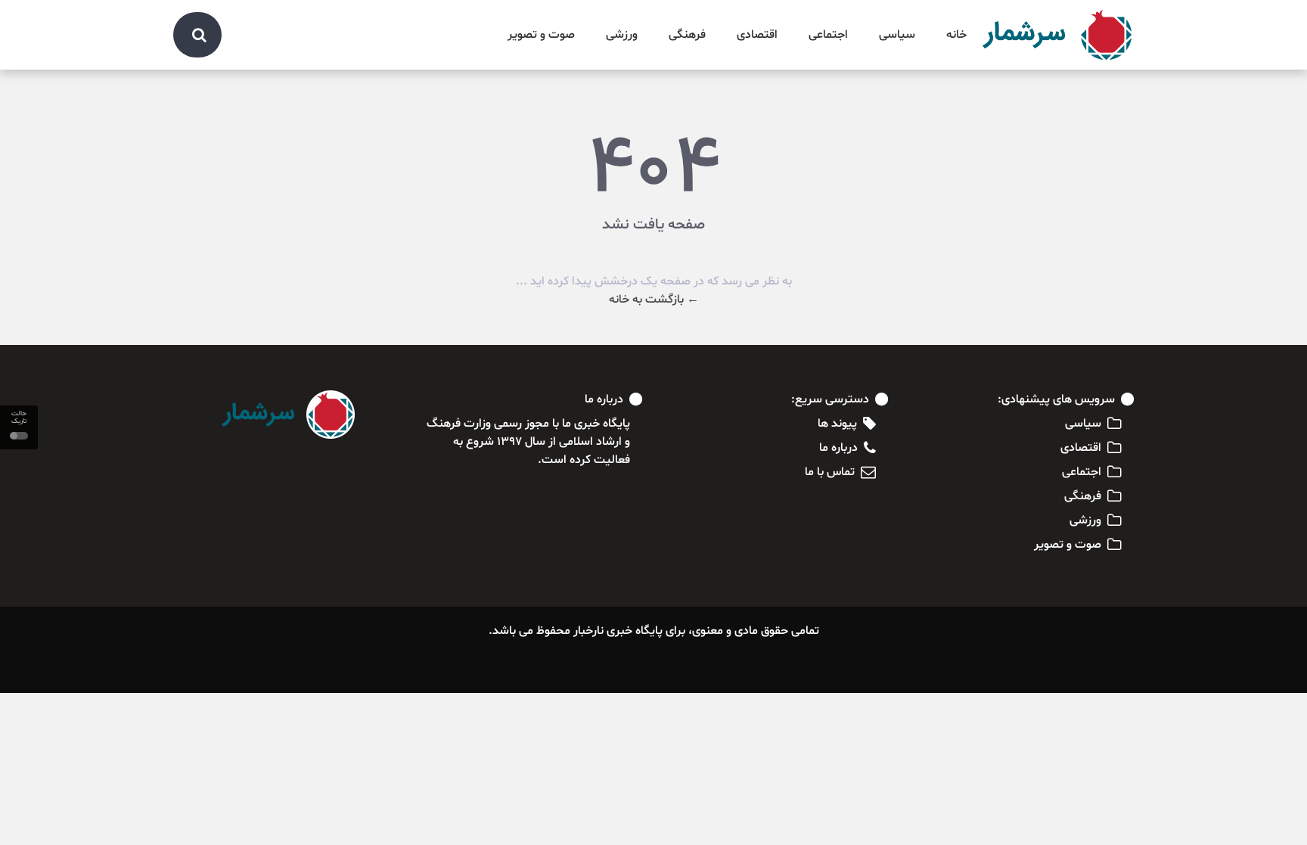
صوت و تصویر (541, 34)
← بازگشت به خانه (654, 299)
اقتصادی (757, 34)
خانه (956, 34)
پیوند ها (837, 423)
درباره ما (838, 448)
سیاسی (897, 34)
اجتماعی (828, 34)
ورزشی (622, 34)
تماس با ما (830, 472)
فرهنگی (687, 34)
